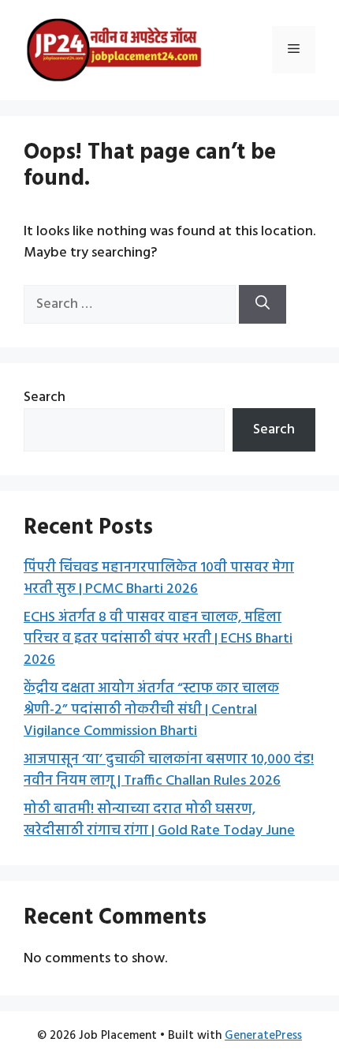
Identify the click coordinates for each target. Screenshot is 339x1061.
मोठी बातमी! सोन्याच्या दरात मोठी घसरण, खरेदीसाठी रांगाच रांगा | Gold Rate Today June (159, 820)
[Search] (262, 304)
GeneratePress (263, 1035)
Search (44, 397)
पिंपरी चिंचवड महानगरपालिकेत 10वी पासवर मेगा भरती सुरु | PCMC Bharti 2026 (159, 579)
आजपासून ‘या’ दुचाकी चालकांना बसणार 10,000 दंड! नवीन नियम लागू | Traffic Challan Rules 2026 (169, 770)
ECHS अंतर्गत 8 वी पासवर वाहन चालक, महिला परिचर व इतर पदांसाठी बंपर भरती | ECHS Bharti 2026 (158, 639)
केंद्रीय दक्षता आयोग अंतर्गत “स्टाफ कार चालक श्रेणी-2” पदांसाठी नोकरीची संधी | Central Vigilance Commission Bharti (151, 710)
